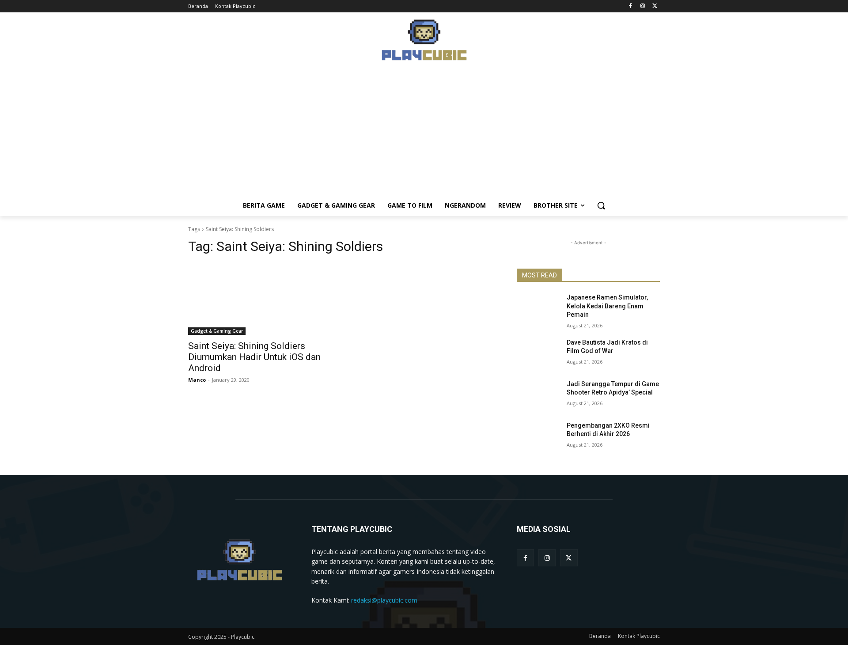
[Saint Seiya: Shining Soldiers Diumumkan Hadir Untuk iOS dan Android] (259, 299)
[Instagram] (642, 6)
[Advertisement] (424, 133)
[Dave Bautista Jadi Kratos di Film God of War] (538, 353)
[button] (601, 205)
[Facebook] (630, 6)
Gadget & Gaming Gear (217, 331)
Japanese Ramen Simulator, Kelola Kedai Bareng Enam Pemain (607, 306)
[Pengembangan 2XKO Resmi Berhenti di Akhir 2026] (538, 436)
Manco (197, 379)
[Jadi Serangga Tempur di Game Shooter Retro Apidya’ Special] (538, 395)
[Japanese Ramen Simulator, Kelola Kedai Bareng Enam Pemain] (538, 308)
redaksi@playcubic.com (384, 600)
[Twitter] (655, 6)
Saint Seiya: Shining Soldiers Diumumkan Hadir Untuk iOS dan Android (254, 357)
